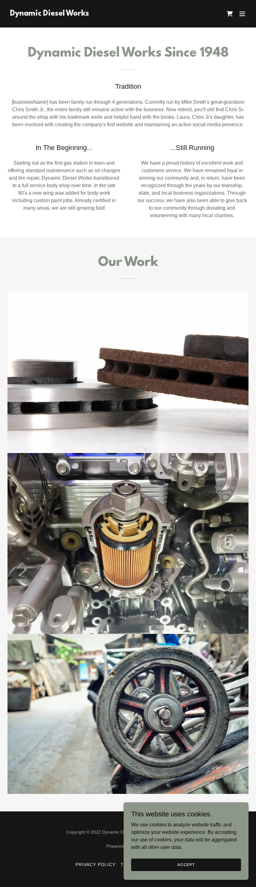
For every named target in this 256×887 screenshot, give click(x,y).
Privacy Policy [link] (96, 864)
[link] (49, 14)
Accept (185, 864)
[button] (242, 13)
